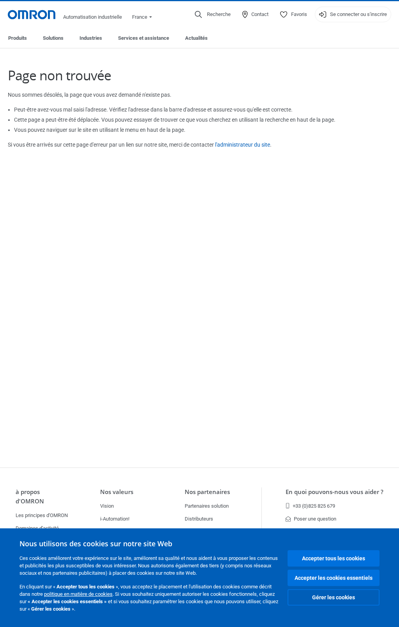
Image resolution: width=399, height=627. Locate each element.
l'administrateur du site (242, 145)
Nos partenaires (207, 492)
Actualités (196, 38)
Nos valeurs (116, 492)
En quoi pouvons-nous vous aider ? (334, 492)
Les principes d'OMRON (42, 515)
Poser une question (315, 519)
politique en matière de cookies (78, 594)
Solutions (53, 38)
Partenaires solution (207, 506)
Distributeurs (199, 519)
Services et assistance (143, 38)
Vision (107, 506)
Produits (17, 38)
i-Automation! (114, 519)
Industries (90, 38)
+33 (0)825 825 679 (314, 506)
